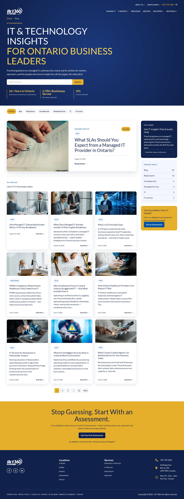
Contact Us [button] (35, 494)
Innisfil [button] (62, 471)
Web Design (135, 11)
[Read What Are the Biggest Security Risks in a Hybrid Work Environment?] (71, 331)
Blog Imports (30, 111)
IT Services (122, 11)
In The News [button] (53, 494)
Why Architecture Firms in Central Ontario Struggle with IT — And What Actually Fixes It (71, 288)
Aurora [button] (62, 463)
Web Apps (146, 11)
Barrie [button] (61, 467)
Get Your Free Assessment (92, 435)
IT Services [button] (108, 467)
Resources (171, 11)
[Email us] (176, 4)
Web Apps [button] (108, 475)
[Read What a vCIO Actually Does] (116, 203)
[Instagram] (15, 470)
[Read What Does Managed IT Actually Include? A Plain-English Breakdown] (71, 203)
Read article (81, 163)
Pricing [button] (44, 494)
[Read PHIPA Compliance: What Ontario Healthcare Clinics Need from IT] (27, 264)
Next (85, 390)
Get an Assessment (154, 224)
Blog (20, 111)
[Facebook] (9, 470)
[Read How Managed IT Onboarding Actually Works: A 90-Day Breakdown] (27, 203)
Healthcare (15, 280)
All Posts (11, 111)
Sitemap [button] (80, 494)
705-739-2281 (168, 5)
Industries (158, 11)
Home (9, 18)
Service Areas (153, 5)
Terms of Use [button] (12, 494)
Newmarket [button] (64, 475)
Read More (40, 234)
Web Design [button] (108, 471)
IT (70, 111)
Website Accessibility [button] (67, 494)
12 (79, 390)
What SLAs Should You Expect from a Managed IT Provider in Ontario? (100, 145)
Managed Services (59, 111)
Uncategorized (44, 111)
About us (139, 5)
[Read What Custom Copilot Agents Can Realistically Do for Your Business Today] (116, 331)
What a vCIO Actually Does (110, 224)
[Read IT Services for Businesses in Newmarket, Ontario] (27, 331)
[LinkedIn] (22, 470)
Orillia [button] (62, 479)
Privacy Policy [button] (24, 494)
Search (78, 82)
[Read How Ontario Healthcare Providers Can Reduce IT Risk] (116, 264)
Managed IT (110, 11)
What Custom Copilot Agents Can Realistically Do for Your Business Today (113, 355)
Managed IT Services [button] (112, 463)
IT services (79, 111)
